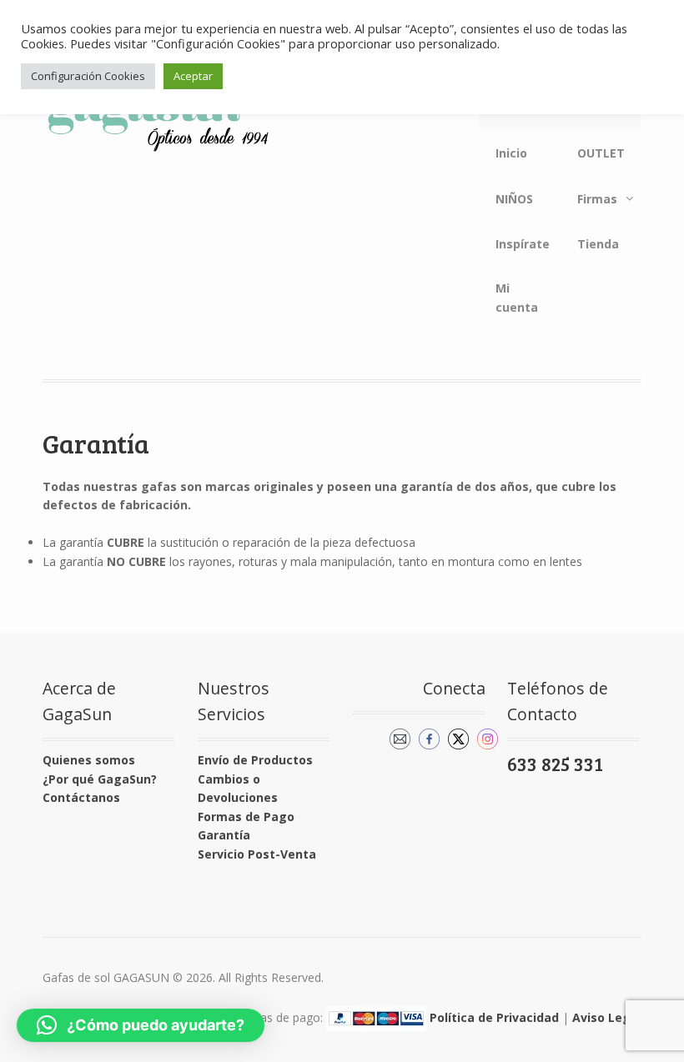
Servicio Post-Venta (257, 854)
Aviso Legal (606, 1017)
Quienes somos (89, 760)
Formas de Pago (246, 816)
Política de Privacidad (494, 1017)
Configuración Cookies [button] (88, 75)
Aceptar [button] (193, 75)
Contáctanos (81, 797)
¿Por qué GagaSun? (100, 779)
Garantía (224, 835)
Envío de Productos (255, 760)
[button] (140, 1025)
